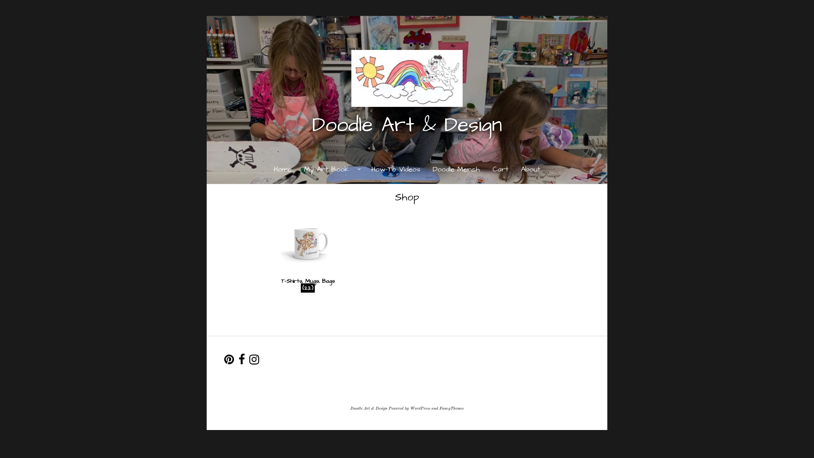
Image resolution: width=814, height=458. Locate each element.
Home (283, 169)
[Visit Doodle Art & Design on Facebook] (241, 362)
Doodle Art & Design (407, 125)
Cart (500, 169)
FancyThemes (451, 408)
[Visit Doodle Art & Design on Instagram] (254, 362)
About (530, 169)
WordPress (420, 408)
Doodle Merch (456, 169)
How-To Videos (395, 169)
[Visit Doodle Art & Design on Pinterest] (229, 362)
